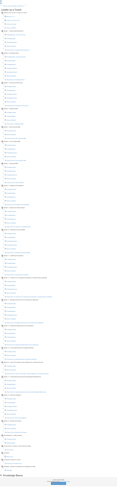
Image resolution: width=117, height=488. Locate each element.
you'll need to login (65, 481)
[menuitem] (1, 3)
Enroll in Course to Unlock (58, 483)
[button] (1, 1)
